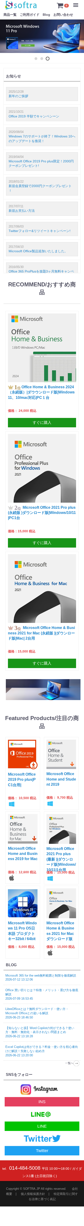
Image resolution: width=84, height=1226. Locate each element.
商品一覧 (10, 14)
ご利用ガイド (29, 14)
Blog (46, 14)
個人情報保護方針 (33, 1194)
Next (77, 42)
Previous (7, 42)
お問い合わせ (63, 14)
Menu (76, 2)
